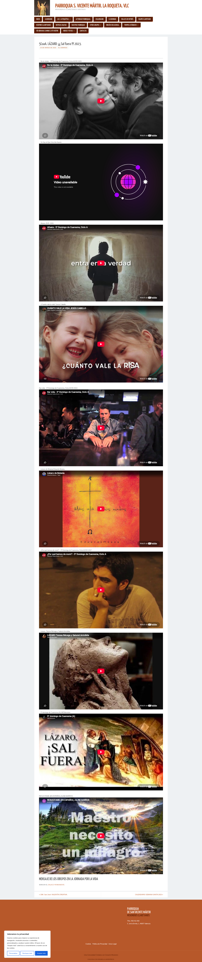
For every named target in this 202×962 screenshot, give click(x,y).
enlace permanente (56, 885)
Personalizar (13, 953)
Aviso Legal (112, 944)
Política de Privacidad (100, 944)
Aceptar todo (41, 953)
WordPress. (110, 959)
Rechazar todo (27, 953)
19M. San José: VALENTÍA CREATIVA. (53, 894)
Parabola (101, 959)
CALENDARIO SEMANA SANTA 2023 (149, 894)
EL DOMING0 (62, 47)
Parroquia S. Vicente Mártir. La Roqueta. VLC (92, 6)
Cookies (89, 944)
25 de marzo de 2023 (48, 47)
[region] (27, 944)
